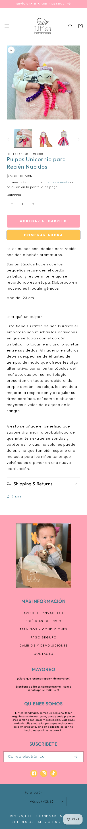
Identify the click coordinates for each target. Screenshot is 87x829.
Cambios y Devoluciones (43, 645)
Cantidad (14, 195)
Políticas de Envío (43, 621)
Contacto (44, 654)
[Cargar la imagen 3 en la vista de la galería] (63, 138)
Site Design (23, 822)
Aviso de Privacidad (43, 613)
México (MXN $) (41, 801)
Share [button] (17, 496)
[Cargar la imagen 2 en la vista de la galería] (43, 138)
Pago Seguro (44, 637)
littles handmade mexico (49, 816)
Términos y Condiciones (43, 629)
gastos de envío (56, 182)
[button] (7, 26)
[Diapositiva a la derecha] (79, 139)
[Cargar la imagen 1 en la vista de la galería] (23, 138)
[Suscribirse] (75, 756)
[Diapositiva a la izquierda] (8, 139)
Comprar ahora (43, 235)
